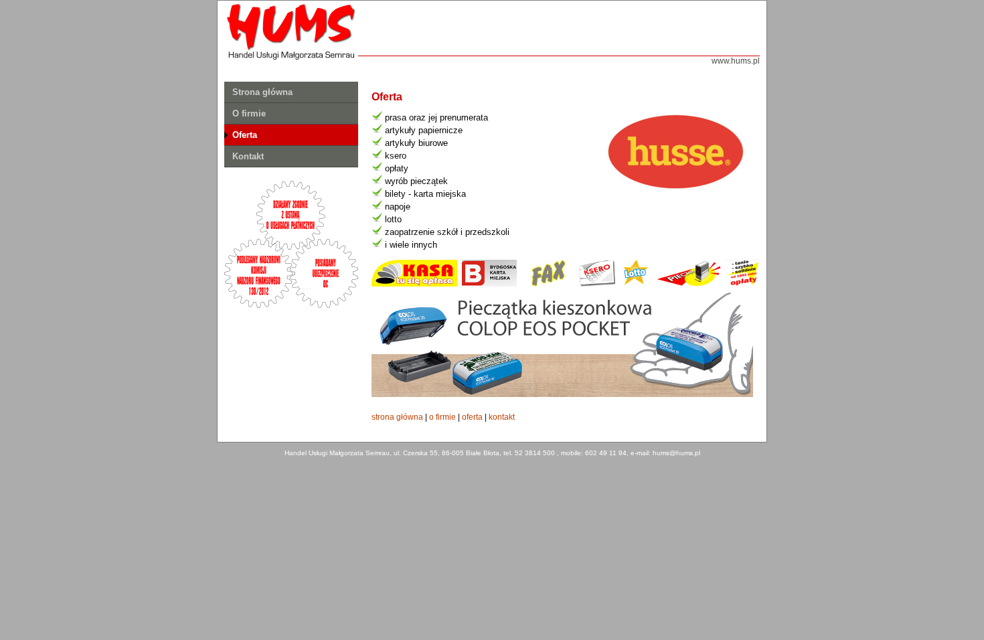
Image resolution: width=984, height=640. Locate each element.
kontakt (502, 417)
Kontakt (248, 156)
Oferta (244, 135)
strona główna (397, 417)
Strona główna (262, 92)
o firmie (442, 417)
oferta (472, 417)
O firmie (249, 113)
